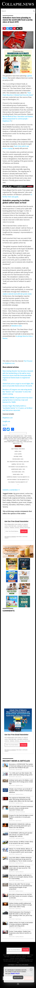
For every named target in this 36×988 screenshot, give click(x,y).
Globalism (14, 502)
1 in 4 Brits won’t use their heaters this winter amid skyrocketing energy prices (20, 773)
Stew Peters (20, 505)
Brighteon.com (9, 363)
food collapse (7, 500)
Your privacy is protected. (10, 536)
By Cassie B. (18, 776)
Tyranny (5, 507)
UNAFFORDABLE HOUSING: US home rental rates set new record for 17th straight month (19, 868)
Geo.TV (5, 425)
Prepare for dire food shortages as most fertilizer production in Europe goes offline (21, 817)
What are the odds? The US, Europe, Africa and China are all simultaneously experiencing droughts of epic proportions (20, 886)
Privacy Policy (15, 973)
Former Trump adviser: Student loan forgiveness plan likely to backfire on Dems (20, 933)
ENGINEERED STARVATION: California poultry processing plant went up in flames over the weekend (20, 825)
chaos (5, 496)
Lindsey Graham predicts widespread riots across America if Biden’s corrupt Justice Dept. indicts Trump (20, 905)
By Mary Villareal (19, 863)
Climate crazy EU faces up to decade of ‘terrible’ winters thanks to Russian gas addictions (20, 790)
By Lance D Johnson (20, 811)
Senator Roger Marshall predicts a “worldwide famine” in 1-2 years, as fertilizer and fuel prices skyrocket (17, 408)
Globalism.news (16, 326)
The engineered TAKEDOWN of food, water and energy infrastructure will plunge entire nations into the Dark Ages (21, 799)
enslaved (29, 498)
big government (18, 493)
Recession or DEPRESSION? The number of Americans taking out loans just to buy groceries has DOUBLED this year (21, 765)
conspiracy (11, 496)
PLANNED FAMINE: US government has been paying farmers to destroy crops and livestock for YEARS (18, 400)
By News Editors (19, 794)
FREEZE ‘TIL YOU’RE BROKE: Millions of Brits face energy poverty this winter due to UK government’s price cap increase (21, 850)
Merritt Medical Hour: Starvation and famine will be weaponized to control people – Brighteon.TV (18, 119)
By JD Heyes (18, 820)
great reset (22, 502)
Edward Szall (7, 498)
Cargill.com (6, 421)
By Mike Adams (19, 803)
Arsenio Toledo (15, 25)
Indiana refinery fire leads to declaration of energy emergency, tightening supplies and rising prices (21, 924)
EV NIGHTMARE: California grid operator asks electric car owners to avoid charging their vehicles (20, 834)
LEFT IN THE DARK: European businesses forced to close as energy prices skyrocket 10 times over (21, 808)
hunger (29, 502)
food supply (7, 502)
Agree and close (18, 977)
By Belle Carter (19, 785)
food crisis (16, 500)
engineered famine (18, 498)
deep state (26, 496)
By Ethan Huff (19, 769)
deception (18, 496)
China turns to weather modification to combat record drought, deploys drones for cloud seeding (21, 876)
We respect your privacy (24, 959)
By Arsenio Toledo (20, 838)
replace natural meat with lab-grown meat (17, 294)
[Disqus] (18, 636)
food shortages (25, 500)
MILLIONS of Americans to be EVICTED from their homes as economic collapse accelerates (21, 896)
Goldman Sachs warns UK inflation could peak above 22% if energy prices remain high (21, 781)
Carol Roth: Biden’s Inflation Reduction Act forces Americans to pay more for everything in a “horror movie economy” (21, 859)
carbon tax (28, 493)
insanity (5, 505)
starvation (12, 505)
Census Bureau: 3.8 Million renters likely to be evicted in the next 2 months (21, 842)
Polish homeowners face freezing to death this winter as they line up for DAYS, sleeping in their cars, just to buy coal (20, 914)
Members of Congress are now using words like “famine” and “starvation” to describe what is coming (17, 392)
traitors (27, 505)
